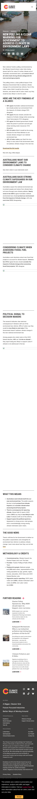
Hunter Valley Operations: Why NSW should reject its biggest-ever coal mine (21, 605)
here (4, 546)
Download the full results (11, 148)
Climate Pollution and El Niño (21, 655)
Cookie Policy (27, 787)
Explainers (13, 31)
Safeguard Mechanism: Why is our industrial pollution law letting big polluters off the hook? (21, 630)
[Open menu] (32, 7)
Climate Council (9, 50)
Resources (6, 31)
